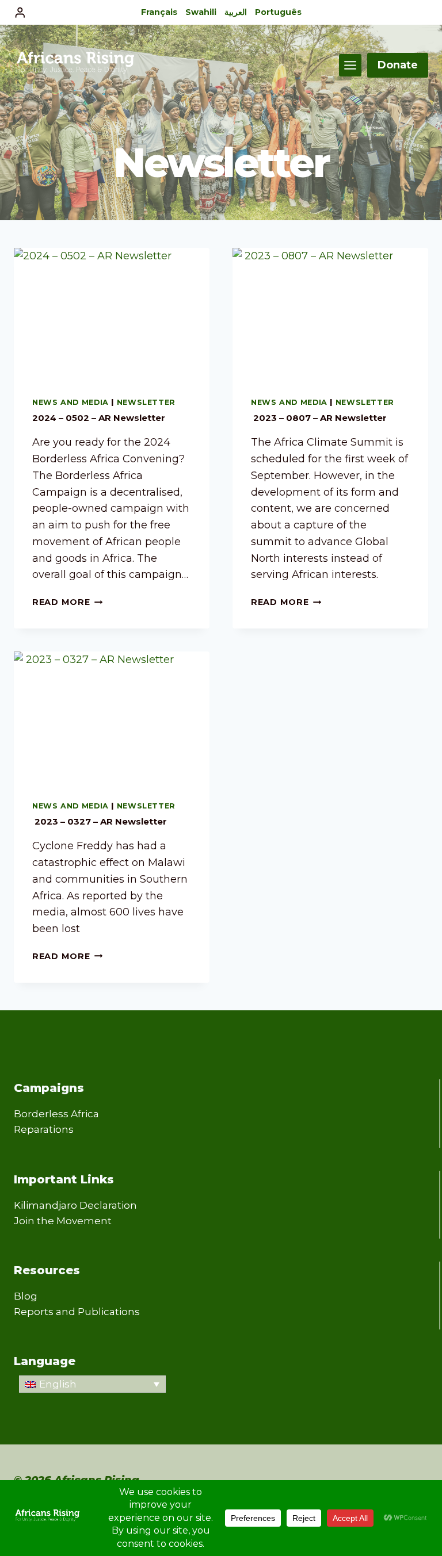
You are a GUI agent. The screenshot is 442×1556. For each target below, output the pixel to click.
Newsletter (146, 402)
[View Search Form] (417, 12)
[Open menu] (350, 65)
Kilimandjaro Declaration (75, 1205)
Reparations (44, 1129)
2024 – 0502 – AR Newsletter (98, 417)
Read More (67, 602)
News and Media (70, 402)
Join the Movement (63, 1221)
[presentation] (111, 313)
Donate (398, 65)
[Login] (20, 12)
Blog (25, 1296)
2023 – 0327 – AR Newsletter (99, 821)
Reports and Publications (77, 1311)
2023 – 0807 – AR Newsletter (319, 417)
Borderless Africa (56, 1114)
